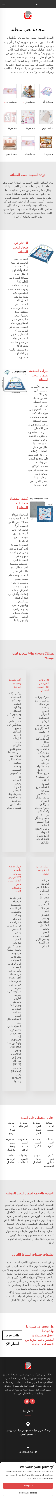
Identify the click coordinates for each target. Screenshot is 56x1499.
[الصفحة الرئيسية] (28, 15)
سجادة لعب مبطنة (50, 1126)
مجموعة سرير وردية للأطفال (10, 1144)
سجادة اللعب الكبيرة (37, 1143)
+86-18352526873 (28, 1452)
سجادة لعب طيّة (23, 1124)
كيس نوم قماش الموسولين (48, 1160)
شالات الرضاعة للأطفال (11, 1159)
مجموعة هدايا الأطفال (36, 1159)
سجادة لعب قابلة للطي (37, 1128)
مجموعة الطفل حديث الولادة (23, 1144)
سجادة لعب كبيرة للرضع (11, 1128)
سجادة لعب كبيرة (50, 1143)
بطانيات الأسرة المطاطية (23, 1159)
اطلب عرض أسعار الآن (12, 1337)
